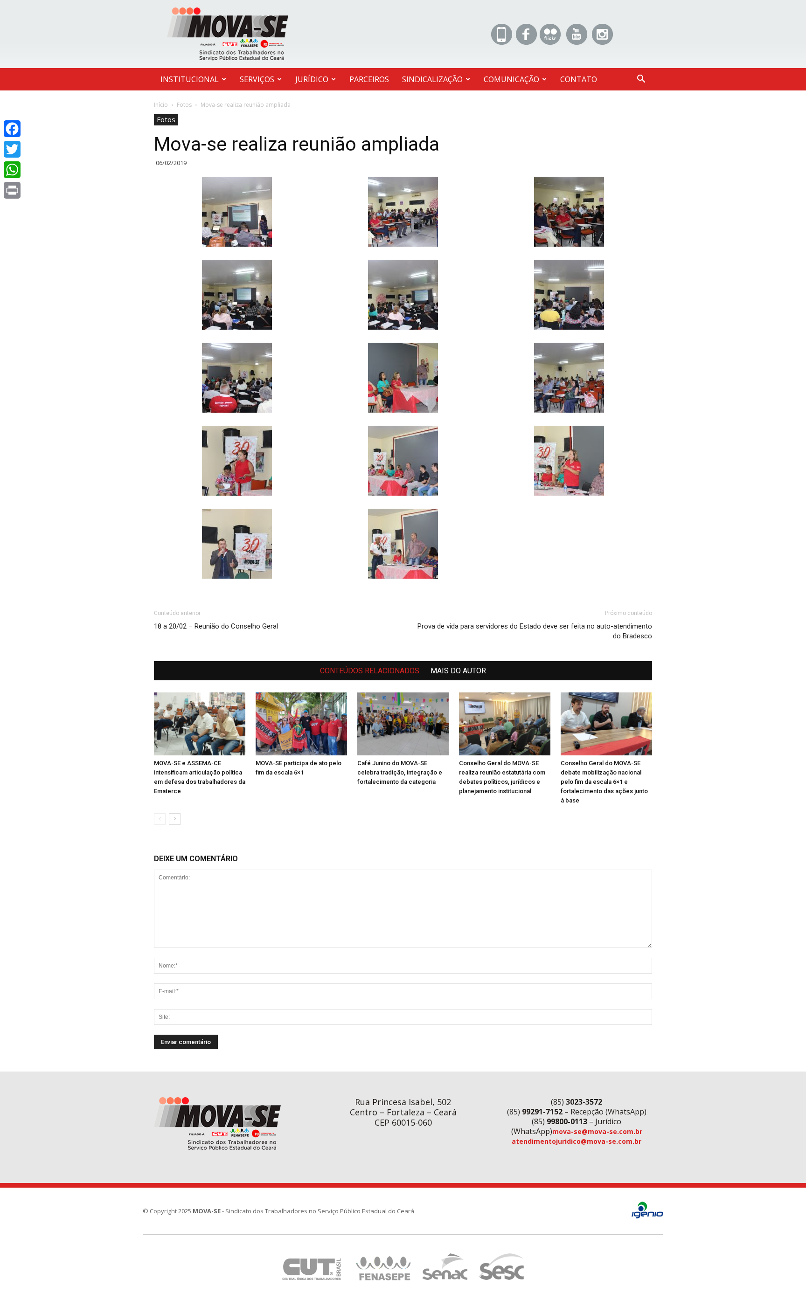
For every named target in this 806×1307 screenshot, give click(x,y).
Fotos (184, 105)
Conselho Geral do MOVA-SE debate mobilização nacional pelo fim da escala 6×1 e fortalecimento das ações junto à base (604, 782)
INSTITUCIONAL (189, 79)
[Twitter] (12, 149)
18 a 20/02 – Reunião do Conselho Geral (216, 626)
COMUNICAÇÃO (511, 79)
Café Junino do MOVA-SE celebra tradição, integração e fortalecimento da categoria (399, 772)
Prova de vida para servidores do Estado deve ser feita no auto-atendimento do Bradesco (534, 631)
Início (161, 105)
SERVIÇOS (257, 79)
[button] (641, 80)
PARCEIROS (369, 79)
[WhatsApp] (12, 169)
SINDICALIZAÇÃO (432, 79)
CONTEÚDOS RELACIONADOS (369, 671)
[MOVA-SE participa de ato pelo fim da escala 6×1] (301, 723)
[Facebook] (12, 128)
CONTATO (578, 79)
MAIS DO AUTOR (458, 671)
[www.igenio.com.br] (647, 1216)
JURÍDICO (311, 79)
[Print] (12, 190)
